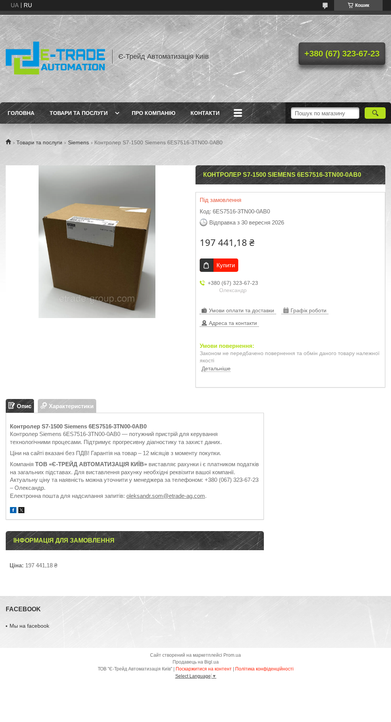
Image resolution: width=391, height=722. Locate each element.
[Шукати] (375, 113)
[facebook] (13, 511)
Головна (21, 113)
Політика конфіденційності (264, 669)
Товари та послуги (79, 113)
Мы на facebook (29, 626)
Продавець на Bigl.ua (196, 662)
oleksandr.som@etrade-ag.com (165, 496)
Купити (226, 265)
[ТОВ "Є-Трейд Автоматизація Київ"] (55, 56)
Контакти (205, 113)
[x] (21, 511)
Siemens (78, 142)
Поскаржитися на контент (204, 669)
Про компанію (153, 113)
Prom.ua (232, 655)
